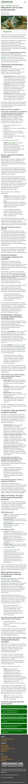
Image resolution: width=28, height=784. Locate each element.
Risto (8, 14)
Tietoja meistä (4, 757)
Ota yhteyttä (4, 756)
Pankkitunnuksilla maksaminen (8, 578)
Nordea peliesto (11, 142)
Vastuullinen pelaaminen (7, 759)
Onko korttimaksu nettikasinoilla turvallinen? (13, 707)
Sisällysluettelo (7, 31)
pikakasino (14, 545)
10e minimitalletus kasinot (7, 738)
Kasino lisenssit (4, 746)
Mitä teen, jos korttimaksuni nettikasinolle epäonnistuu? (12, 731)
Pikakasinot (4, 740)
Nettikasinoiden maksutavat (8, 748)
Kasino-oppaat (4, 745)
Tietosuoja (3, 760)
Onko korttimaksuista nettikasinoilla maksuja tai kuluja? (13, 720)
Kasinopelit (3, 751)
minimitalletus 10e (19, 346)
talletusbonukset (8, 526)
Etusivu (3, 5)
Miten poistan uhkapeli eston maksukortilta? (13, 716)
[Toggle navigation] (25, 2)
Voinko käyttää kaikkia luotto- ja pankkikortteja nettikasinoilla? (10, 711)
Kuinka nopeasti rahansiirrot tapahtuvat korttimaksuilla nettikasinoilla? (12, 726)
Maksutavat (9, 5)
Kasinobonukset (5, 749)
